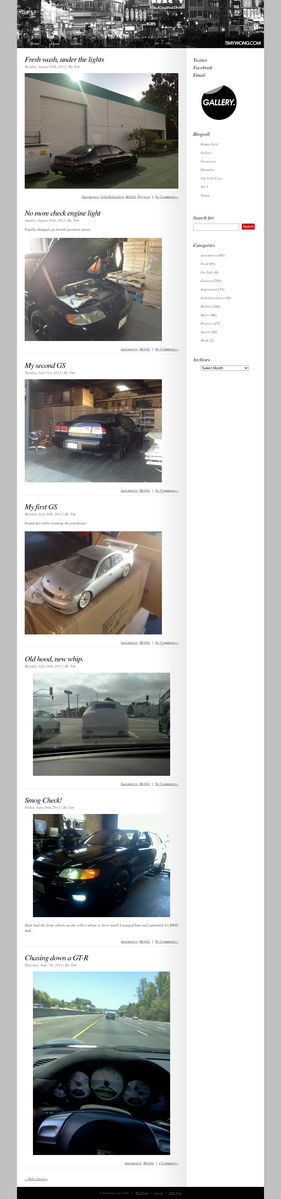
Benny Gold (209, 144)
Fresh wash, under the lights (64, 59)
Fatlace (206, 152)
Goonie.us (208, 161)
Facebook (202, 67)
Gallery (76, 43)
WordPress (141, 1193)
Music (205, 314)
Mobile (130, 196)
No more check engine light (62, 212)
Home (34, 43)
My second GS (45, 365)
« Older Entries (36, 1178)
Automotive (90, 196)
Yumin (205, 195)
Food (204, 263)
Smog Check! (43, 799)
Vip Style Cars (211, 178)
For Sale (207, 272)
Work (204, 340)
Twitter (200, 60)
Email (199, 75)
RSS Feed (176, 1193)
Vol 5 (204, 186)
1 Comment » (168, 1162)
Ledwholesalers (112, 196)
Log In (159, 1193)
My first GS (41, 506)
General (207, 280)
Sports (205, 331)
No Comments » (166, 196)
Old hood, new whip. (54, 658)
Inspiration (209, 289)
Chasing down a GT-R (56, 957)
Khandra (207, 169)
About (55, 43)
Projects (144, 196)
